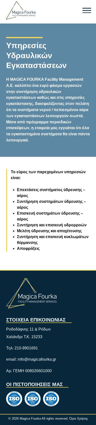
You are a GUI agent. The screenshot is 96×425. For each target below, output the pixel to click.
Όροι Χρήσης (78, 418)
